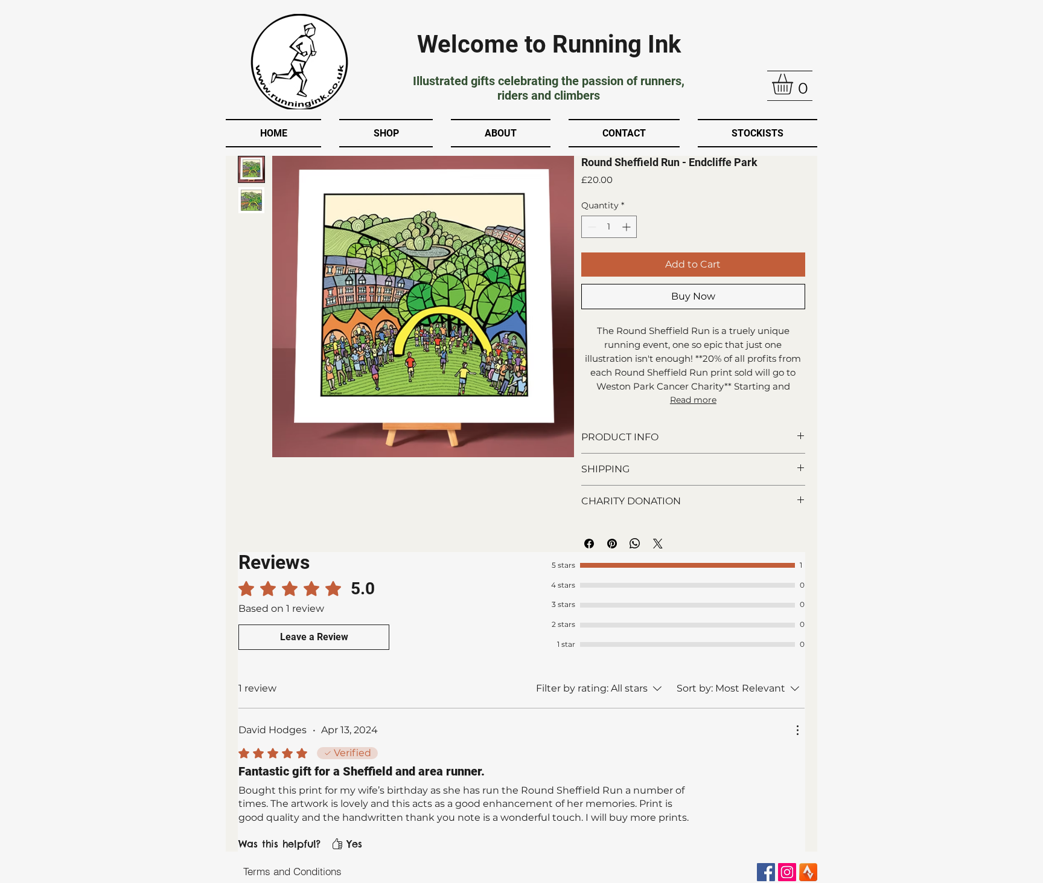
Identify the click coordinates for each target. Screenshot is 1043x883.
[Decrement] (590, 226)
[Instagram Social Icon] (787, 872)
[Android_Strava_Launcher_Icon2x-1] (808, 872)
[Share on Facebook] (589, 543)
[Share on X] (658, 543)
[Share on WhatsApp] (635, 543)
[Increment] (627, 226)
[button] (794, 84)
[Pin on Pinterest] (612, 543)
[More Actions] (797, 730)
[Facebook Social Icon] (766, 872)
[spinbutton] (609, 226)
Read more (693, 399)
